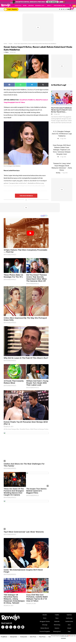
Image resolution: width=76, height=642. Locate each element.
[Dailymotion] (22, 627)
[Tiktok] (66, 9)
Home (5, 43)
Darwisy (58, 172)
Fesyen (10, 43)
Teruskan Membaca (26, 195)
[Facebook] (60, 9)
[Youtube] (68, 9)
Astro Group (63, 638)
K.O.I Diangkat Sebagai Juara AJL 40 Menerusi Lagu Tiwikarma (62, 134)
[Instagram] (62, 9)
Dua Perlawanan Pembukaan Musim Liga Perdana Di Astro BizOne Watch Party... (61, 110)
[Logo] (5, 5)
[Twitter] (64, 9)
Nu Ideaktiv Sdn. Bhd (64, 635)
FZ (51, 114)
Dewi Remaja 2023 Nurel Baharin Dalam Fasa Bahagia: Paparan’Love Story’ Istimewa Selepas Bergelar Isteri (62, 149)
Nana (6, 52)
